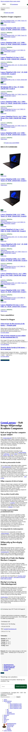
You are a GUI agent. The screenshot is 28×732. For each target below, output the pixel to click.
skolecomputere (5, 533)
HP (7, 709)
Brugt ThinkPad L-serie (16, 708)
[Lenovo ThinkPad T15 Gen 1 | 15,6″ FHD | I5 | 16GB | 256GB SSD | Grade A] (14, 299)
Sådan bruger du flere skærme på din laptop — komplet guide (13, 324)
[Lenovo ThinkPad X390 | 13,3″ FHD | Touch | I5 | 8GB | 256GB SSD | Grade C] (14, 127)
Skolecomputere (11, 713)
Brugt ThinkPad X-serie (16, 706)
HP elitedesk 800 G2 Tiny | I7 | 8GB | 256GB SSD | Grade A (12, 87)
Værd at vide (7, 669)
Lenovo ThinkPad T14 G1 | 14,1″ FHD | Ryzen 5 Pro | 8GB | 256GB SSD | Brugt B (14, 118)
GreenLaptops (8, 422)
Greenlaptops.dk (5, 552)
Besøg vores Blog (5, 360)
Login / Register (8, 730)
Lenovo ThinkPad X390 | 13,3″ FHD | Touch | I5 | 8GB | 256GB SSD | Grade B (13, 43)
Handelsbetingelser (9, 664)
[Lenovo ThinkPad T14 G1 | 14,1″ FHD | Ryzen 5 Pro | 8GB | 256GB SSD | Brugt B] (14, 110)
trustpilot (10, 507)
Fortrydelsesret (10, 725)
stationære (6, 453)
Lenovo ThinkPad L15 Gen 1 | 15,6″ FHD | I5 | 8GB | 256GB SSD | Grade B (13, 58)
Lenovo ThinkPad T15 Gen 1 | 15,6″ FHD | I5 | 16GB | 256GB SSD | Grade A (13, 305)
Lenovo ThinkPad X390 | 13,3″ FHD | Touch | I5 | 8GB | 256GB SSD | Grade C (13, 133)
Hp (12, 455)
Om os (8, 727)
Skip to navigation (5, 1)
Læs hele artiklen (5, 332)
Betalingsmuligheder (9, 667)
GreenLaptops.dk (7, 438)
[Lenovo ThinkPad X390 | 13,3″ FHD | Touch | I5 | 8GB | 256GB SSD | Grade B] (14, 36)
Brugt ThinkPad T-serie (16, 704)
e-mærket (12, 502)
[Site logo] (14, 4)
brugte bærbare (22, 452)
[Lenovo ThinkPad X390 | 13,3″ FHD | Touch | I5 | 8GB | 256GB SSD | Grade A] (14, 22)
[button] (4, 34)
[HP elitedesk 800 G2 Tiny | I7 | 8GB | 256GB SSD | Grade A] (14, 81)
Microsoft (9, 712)
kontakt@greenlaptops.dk (10, 629)
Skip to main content (15, 1)
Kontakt (6, 670)
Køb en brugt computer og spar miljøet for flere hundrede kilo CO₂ (13, 336)
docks (15, 453)
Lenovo (5, 455)
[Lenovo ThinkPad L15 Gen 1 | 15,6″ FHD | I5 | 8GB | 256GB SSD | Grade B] (14, 51)
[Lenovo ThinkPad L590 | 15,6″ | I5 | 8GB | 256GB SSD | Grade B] (14, 66)
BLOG (2, 673)
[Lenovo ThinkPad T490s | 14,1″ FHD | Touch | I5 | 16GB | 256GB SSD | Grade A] (14, 95)
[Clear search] (15, 697)
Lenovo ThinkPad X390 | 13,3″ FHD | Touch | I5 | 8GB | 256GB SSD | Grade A (13, 28)
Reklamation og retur (9, 666)
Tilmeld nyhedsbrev (20, 686)
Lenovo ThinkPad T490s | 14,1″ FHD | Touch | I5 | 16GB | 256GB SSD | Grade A (14, 102)
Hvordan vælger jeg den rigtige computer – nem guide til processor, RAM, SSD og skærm (13, 577)
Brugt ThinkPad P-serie (16, 705)
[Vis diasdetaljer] (9, 12)
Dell (8, 455)
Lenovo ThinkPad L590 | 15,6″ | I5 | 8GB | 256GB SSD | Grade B (14, 73)
